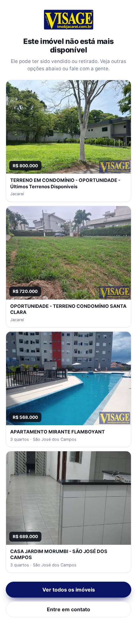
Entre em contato (68, 609)
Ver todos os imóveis (68, 589)
